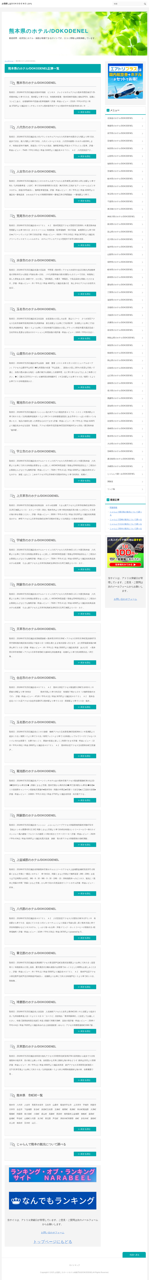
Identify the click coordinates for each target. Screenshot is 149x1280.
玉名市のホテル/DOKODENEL (36, 309)
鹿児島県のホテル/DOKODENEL (121, 459)
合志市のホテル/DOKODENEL (36, 677)
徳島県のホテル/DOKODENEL (120, 383)
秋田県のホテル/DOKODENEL (120, 148)
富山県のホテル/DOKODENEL (120, 232)
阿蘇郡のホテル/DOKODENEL (36, 815)
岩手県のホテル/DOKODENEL (120, 133)
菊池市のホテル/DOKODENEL (36, 402)
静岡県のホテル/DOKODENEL (120, 277)
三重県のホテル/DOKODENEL (120, 292)
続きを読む (86, 112)
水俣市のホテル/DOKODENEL (36, 260)
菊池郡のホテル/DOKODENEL (36, 771)
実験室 (110, 481)
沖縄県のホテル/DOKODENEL (120, 466)
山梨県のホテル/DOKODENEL (120, 254)
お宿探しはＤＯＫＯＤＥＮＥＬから (17, 3)
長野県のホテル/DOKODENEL (120, 262)
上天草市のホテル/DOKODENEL (38, 495)
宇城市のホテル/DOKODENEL (36, 540)
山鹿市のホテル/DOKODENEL (36, 353)
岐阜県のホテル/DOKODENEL (120, 269)
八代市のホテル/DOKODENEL (36, 127)
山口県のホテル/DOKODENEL (120, 375)
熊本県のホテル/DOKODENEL (49, 31)
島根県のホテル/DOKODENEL (120, 353)
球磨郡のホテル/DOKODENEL (36, 1002)
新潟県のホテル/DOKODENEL (120, 224)
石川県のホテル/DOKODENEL (120, 239)
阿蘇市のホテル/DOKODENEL (36, 584)
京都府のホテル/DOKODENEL (120, 307)
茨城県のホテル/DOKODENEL (120, 171)
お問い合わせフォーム (52, 1232)
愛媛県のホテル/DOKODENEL (120, 398)
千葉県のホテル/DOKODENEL (120, 201)
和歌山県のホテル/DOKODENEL (121, 338)
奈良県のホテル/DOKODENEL (120, 330)
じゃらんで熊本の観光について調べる (41, 1144)
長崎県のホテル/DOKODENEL (120, 428)
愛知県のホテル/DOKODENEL (120, 285)
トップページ (9, 61)
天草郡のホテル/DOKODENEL (36, 1046)
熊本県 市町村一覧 (30, 1095)
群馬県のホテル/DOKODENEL (120, 186)
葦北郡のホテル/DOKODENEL (36, 953)
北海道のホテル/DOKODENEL (120, 118)
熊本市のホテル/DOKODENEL (36, 82)
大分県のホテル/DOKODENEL (120, 444)
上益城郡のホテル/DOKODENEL (38, 859)
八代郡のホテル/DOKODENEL (36, 908)
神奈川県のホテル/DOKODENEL (121, 216)
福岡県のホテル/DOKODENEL (120, 413)
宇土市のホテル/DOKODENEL (36, 451)
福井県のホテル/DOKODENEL (120, 247)
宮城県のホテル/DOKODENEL (120, 141)
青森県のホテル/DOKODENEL (120, 126)
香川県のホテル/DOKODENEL (120, 390)
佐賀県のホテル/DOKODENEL (120, 421)
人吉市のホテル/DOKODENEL (36, 171)
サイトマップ (74, 1265)
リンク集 (111, 489)
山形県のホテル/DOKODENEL (120, 156)
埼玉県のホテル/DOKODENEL (120, 194)
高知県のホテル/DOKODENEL (120, 406)
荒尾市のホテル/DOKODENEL (36, 215)
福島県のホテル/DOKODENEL (120, 164)
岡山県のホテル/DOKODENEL (120, 360)
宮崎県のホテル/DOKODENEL (120, 451)
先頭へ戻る (134, 1255)
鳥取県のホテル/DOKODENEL (120, 345)
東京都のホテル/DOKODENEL (120, 209)
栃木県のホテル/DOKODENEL (120, 179)
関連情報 (113, 507)
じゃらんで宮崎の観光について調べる (126, 519)
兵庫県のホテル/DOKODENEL (120, 322)
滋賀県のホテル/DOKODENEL (120, 300)
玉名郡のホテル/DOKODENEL (36, 722)
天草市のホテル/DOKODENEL (36, 629)
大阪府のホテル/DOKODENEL (120, 315)
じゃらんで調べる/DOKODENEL (121, 474)
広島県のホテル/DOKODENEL (120, 368)
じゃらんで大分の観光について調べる (126, 524)
